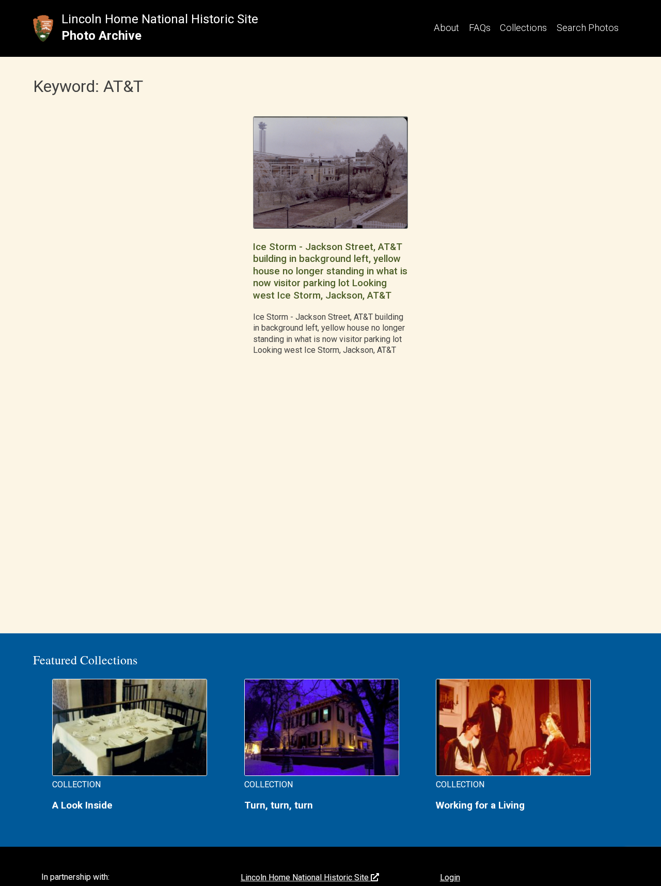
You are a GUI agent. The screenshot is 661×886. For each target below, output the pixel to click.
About (446, 27)
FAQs (480, 27)
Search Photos (588, 27)
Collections (523, 27)
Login (450, 877)
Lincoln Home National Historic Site (159, 19)
